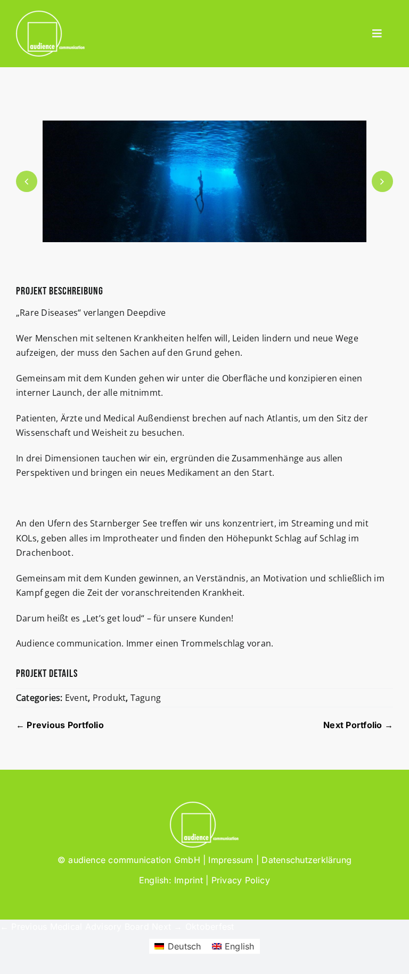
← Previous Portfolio (60, 725)
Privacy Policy (240, 880)
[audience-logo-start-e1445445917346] (50, 15)
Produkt (109, 698)
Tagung (145, 698)
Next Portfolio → (358, 725)
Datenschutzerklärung (306, 860)
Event (76, 698)
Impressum (230, 860)
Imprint (188, 880)
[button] (26, 181)
